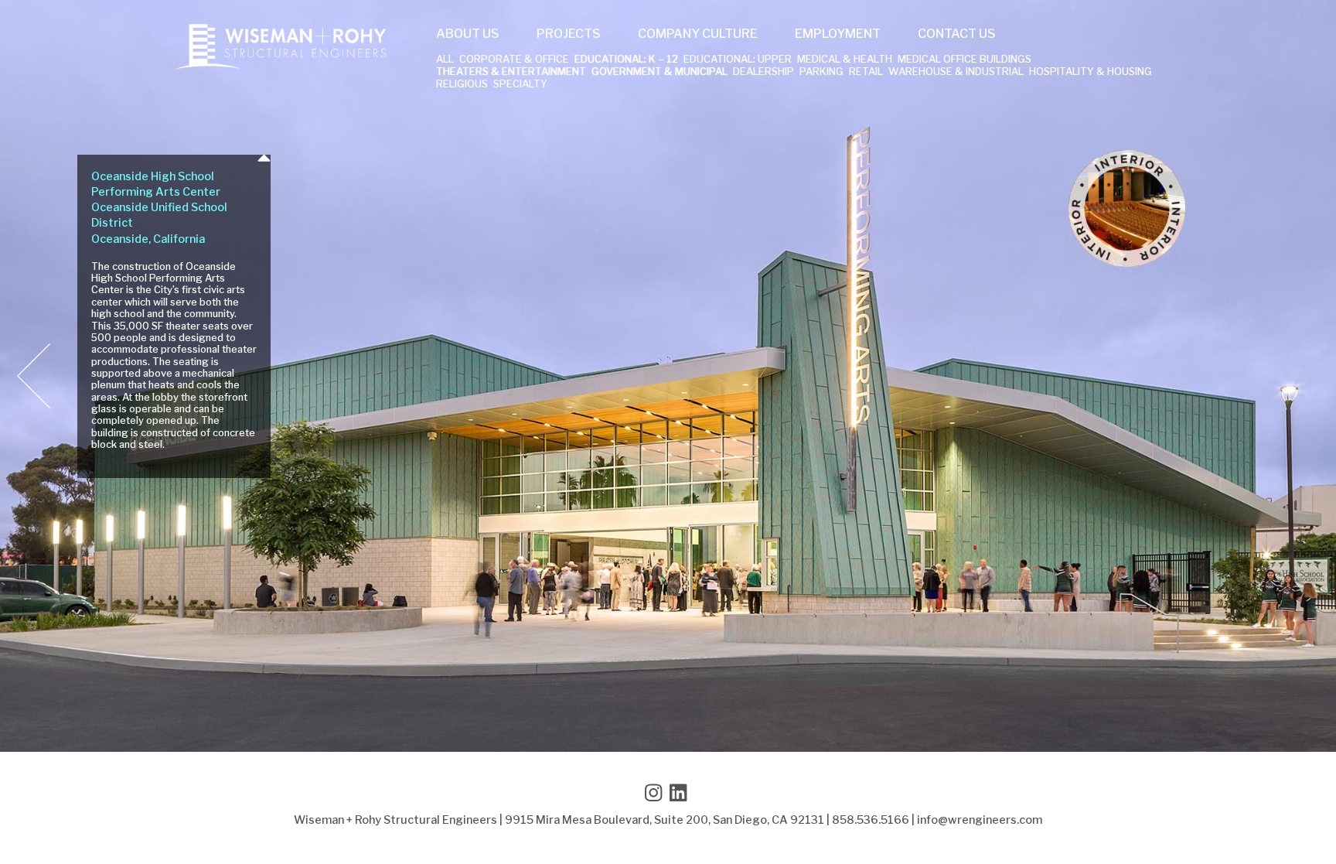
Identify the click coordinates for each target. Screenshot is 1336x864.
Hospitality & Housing (1090, 72)
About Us (467, 34)
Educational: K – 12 (626, 60)
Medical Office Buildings (964, 60)
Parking (821, 72)
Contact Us (957, 34)
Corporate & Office (514, 60)
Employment (838, 34)
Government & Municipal (659, 72)
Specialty (520, 85)
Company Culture (698, 34)
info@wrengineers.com (979, 820)
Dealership (763, 72)
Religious (462, 85)
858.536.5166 (870, 820)
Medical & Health (844, 60)
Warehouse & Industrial (956, 72)
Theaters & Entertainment (511, 72)
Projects (569, 34)
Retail (866, 72)
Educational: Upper (737, 60)
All (445, 60)
